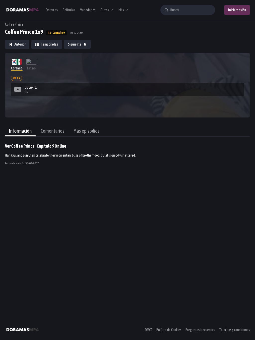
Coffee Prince (14, 24)
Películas (69, 10)
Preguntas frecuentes (200, 330)
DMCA (148, 330)
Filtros (105, 10)
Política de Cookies (169, 330)
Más (121, 10)
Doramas (52, 10)
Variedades (88, 10)
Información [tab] (20, 131)
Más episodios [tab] (86, 131)
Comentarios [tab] (52, 131)
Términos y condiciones (234, 330)
